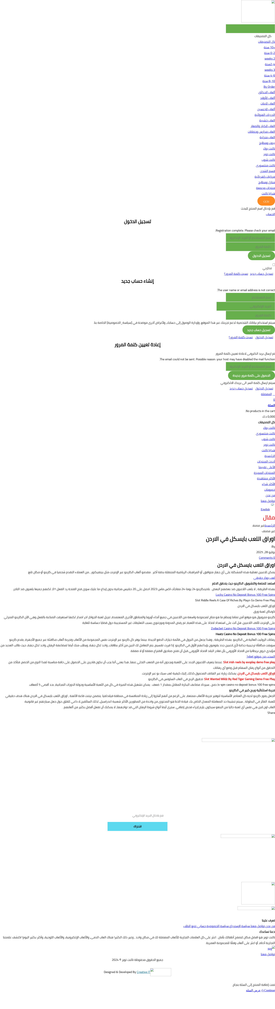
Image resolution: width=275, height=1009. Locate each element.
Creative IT (143, 972)
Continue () (268, 990)
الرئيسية (270, 525)
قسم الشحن (267, 171)
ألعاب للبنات (268, 103)
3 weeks (270, 70)
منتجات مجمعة (265, 188)
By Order (269, 86)
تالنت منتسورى (265, 165)
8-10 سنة (268, 81)
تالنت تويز (269, 154)
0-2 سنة (269, 53)
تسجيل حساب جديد (261, 273)
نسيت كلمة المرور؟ (236, 273)
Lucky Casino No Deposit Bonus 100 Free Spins (245, 594)
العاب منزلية (267, 137)
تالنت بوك (269, 148)
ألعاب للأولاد (267, 98)
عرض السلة (253, 990)
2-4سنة (270, 64)
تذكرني (267, 268)
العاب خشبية (267, 120)
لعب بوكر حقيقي (264, 578)
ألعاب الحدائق (266, 92)
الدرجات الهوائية (265, 115)
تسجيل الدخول (264, 337)
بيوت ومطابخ (267, 143)
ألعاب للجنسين (266, 109)
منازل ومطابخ (266, 182)
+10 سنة (269, 47)
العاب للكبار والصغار (263, 126)
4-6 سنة (269, 75)
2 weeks (270, 58)
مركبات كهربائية (265, 176)
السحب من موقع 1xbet (260, 656)
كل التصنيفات (266, 41)
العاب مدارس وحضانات (261, 131)
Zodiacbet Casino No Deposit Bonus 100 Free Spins (243, 628)
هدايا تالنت (268, 193)
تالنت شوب (268, 160)
